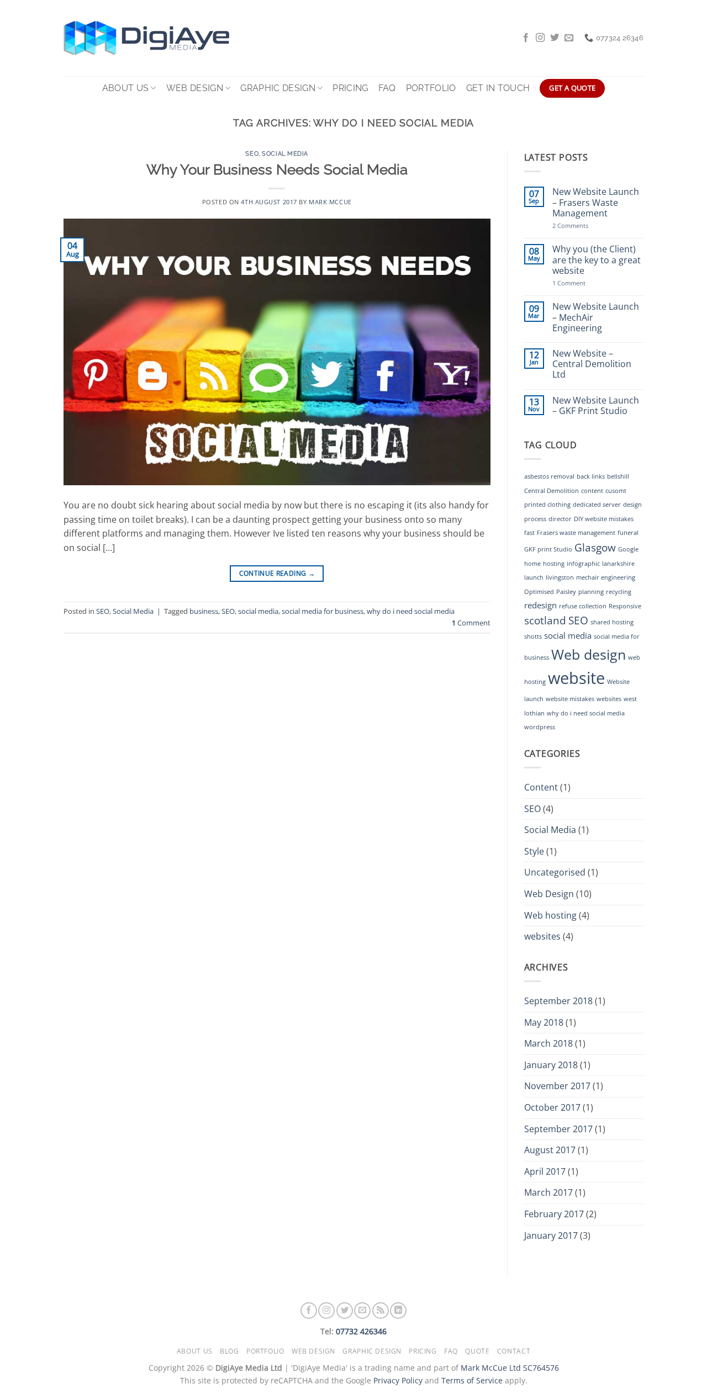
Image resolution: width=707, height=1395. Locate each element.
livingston (560, 577)
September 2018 (558, 1001)
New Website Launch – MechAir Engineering (595, 317)
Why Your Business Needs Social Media (277, 169)
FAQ (387, 88)
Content (541, 787)
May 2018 (543, 1022)
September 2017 (558, 1129)
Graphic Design (277, 88)
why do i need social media (411, 611)
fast (529, 533)
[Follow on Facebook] (525, 38)
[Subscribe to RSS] (380, 1310)
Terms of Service (472, 1380)
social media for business (322, 611)
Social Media (285, 153)
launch (534, 577)
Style (534, 851)
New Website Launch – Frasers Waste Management (595, 203)
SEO (251, 153)
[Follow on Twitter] (554, 38)
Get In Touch (498, 88)
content (592, 491)
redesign (540, 605)
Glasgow (595, 547)
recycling (618, 592)
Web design (588, 654)
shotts (533, 636)
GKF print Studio (548, 549)
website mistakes (570, 699)
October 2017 (552, 1107)
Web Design (194, 88)
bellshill (618, 476)
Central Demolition (551, 491)
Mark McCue (330, 202)
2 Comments (588, 225)
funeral (628, 533)
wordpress (539, 727)
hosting (553, 563)
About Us (125, 88)
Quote (477, 1351)
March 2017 (548, 1192)
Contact (513, 1351)
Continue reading (277, 573)
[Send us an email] (568, 38)
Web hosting (550, 915)
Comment (471, 623)
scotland (545, 620)
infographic (583, 563)
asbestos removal (549, 476)
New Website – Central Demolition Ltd (591, 364)
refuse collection (582, 606)
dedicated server (597, 504)
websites (609, 699)
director (560, 519)
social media (258, 611)
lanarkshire (618, 563)
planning (591, 592)
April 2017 (545, 1171)
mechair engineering (605, 577)
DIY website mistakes (604, 519)
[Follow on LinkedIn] (398, 1310)
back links (591, 476)
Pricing (350, 88)
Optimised (539, 592)
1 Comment (579, 283)
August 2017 (550, 1150)
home (532, 563)
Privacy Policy (398, 1380)
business (203, 611)
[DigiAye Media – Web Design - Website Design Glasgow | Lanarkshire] (157, 38)
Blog (229, 1351)
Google (628, 549)
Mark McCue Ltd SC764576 (510, 1367)
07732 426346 (361, 1331)
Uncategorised (554, 872)
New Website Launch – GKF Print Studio (595, 405)
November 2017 (557, 1086)
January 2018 (551, 1065)
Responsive (625, 606)
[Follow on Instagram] (540, 38)
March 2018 (548, 1043)
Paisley (566, 592)
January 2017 (551, 1235)
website (576, 678)
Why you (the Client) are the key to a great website (596, 260)
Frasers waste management (576, 533)
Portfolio (431, 88)
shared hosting (612, 622)
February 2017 (554, 1214)
